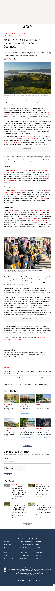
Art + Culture (8, 428)
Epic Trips (39, 428)
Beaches (38, 404)
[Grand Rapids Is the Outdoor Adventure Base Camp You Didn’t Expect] (27, 422)
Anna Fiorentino (39, 519)
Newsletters (7, 550)
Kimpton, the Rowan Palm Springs (17, 170)
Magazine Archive (24, 552)
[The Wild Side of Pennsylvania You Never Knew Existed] (11, 398)
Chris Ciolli (13, 517)
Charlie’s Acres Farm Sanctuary (39, 220)
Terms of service (24, 558)
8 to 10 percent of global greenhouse (27, 218)
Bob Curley (13, 498)
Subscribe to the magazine (26, 544)
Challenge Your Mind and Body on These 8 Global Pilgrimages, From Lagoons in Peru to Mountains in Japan (18, 509)
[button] (29, 577)
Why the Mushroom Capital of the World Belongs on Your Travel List (26, 409)
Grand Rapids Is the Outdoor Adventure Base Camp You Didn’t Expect (27, 432)
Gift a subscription (24, 547)
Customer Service (24, 555)
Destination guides (8, 544)
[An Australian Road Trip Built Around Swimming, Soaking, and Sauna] (31, 485)
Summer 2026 (39, 484)
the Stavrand (14, 210)
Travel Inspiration (10, 33)
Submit (8, 474)
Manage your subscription (26, 550)
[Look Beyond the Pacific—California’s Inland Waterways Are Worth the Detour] (43, 422)
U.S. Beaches (14, 484)
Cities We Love (24, 404)
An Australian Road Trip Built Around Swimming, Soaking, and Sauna (42, 489)
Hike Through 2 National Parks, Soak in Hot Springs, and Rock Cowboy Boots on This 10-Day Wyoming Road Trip (43, 509)
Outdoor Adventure (9, 404)
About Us (38, 544)
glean (42, 214)
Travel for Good (22, 33)
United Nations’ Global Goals (11, 142)
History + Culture (16, 503)
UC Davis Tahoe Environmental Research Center (24, 138)
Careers (38, 547)
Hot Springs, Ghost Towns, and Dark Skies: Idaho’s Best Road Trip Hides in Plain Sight (27, 384)
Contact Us (39, 558)
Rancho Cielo (44, 198)
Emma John (38, 496)
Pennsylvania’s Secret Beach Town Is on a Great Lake (43, 408)
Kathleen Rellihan (10, 350)
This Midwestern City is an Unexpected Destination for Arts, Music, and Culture (11, 433)
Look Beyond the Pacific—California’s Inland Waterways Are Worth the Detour (43, 433)
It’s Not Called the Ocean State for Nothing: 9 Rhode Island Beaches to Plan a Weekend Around (18, 490)
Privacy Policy (39, 555)
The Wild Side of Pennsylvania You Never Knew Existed (10, 408)
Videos (5, 552)
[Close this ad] (54, 585)
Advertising (39, 552)
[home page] (27, 26)
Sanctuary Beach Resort (16, 190)
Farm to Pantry (27, 136)
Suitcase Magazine (8, 558)
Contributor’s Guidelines (42, 550)
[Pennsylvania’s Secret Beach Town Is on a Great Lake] (43, 398)
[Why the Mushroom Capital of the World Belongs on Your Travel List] (27, 398)
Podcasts (6, 547)
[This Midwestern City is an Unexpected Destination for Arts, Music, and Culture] (11, 422)
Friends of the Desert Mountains (42, 170)
